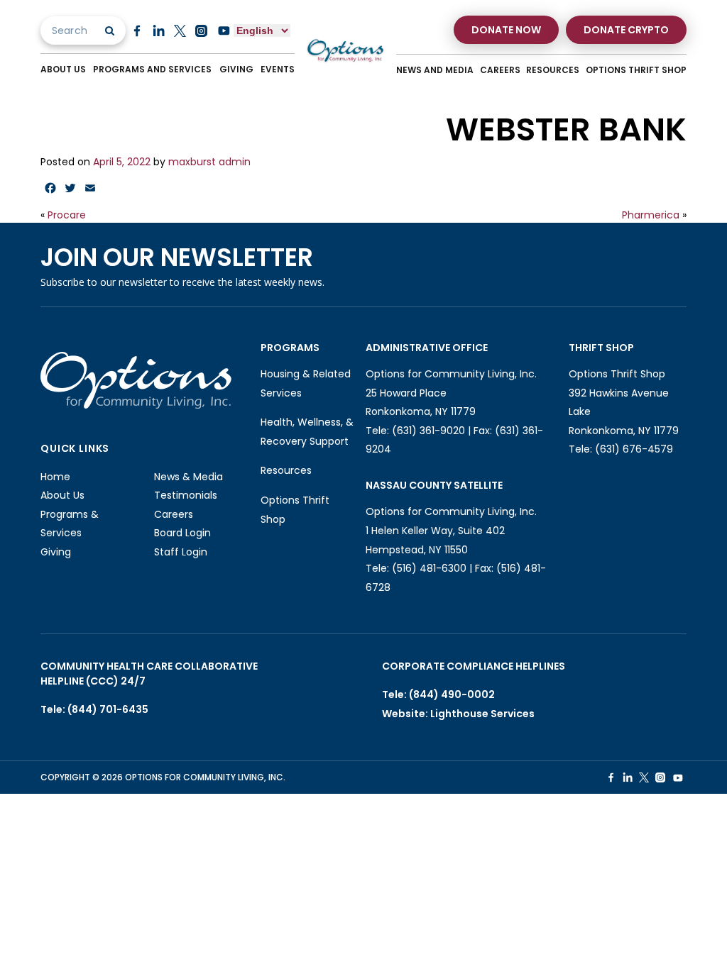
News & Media (188, 477)
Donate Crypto (626, 30)
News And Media (435, 69)
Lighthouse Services (482, 714)
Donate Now (506, 30)
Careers (500, 69)
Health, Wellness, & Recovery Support (307, 431)
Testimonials (185, 495)
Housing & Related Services (306, 383)
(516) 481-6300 (429, 568)
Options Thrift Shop (636, 69)
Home (55, 477)
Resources (552, 69)
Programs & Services (69, 524)
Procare (67, 215)
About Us (63, 69)
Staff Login (180, 552)
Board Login (182, 533)
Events (278, 69)
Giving (236, 69)
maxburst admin (209, 162)
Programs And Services (152, 69)
